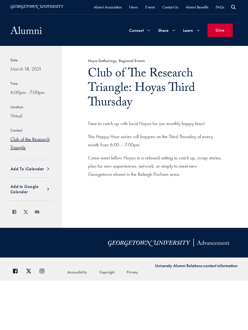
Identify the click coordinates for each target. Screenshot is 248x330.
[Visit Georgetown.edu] (37, 7)
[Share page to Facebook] (14, 212)
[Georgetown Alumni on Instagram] (43, 270)
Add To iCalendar (27, 169)
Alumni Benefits (197, 7)
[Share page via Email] (37, 212)
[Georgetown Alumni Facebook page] (17, 270)
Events (150, 7)
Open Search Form (233, 7)
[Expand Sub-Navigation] (149, 30)
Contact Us (170, 7)
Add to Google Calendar (24, 189)
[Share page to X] (26, 212)
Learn (188, 30)
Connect (136, 30)
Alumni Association (108, 7)
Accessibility (77, 272)
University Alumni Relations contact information (196, 265)
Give (220, 30)
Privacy (132, 272)
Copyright (107, 272)
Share (163, 30)
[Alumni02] (26, 30)
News (133, 7)
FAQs (220, 7)
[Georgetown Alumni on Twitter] (30, 270)
